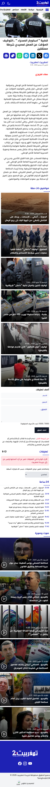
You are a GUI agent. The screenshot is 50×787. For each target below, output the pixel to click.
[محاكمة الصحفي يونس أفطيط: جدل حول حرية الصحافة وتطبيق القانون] (25, 554)
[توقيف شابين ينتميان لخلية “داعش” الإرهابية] (25, 273)
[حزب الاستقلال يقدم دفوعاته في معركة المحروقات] (25, 500)
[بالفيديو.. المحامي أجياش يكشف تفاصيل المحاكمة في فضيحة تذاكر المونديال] (25, 655)
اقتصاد (23, 9)
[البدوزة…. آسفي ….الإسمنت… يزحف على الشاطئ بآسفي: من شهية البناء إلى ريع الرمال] (25, 208)
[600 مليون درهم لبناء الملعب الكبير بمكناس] (25, 503)
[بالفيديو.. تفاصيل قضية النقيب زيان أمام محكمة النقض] (25, 689)
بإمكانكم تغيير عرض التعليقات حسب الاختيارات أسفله (27, 469)
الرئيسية (39, 9)
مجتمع (15, 9)
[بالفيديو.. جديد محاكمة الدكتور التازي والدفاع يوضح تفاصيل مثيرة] (25, 723)
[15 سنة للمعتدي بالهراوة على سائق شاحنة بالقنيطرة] (25, 371)
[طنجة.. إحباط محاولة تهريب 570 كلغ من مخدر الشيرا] (25, 306)
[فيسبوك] (20, 763)
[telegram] (26, 55)
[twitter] (39, 55)
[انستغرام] (25, 763)
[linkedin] (33, 55)
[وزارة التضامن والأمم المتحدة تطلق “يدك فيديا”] (25, 523)
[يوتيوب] (30, 763)
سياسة (31, 9)
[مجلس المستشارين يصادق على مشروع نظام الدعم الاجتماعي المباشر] (25, 512)
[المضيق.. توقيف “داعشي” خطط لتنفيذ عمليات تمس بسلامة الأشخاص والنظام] (25, 241)
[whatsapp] (19, 55)
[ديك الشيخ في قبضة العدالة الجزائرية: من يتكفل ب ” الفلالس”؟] (25, 621)
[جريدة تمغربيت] (42, 3)
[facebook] (46, 55)
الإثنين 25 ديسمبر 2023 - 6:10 (39, 65)
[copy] (13, 55)
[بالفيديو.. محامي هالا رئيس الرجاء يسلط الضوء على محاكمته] (25, 587)
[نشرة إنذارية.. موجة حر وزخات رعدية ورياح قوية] (25, 507)
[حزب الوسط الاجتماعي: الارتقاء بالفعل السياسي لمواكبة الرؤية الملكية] (25, 495)
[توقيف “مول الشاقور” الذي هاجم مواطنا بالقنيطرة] (25, 338)
